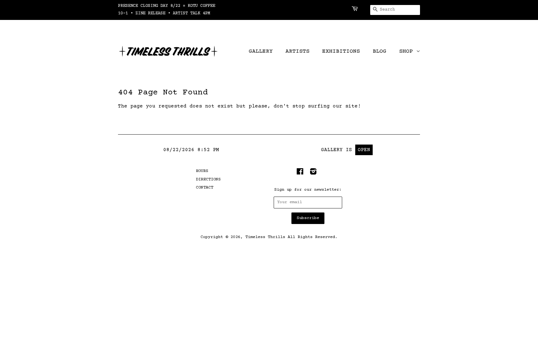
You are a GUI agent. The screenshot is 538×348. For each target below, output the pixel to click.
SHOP (407, 51)
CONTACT (204, 187)
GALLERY (261, 51)
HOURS (202, 171)
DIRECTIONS (208, 179)
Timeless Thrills (265, 237)
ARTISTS (297, 51)
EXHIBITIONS (341, 51)
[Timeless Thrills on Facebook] (300, 173)
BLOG (379, 51)
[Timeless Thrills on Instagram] (313, 173)
